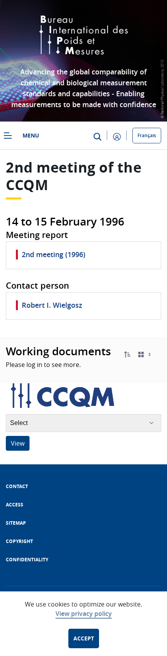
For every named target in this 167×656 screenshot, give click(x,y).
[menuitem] (17, 486)
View (17, 443)
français (146, 135)
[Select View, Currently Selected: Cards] (145, 355)
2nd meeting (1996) (53, 254)
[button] (127, 354)
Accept (83, 638)
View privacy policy (84, 613)
